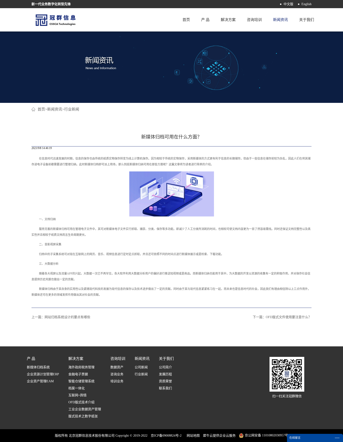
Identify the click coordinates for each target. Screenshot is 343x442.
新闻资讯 (54, 109)
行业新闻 (71, 109)
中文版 (288, 4)
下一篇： (282, 317)
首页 (186, 20)
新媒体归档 (60, 229)
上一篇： (61, 317)
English (306, 4)
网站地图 (192, 435)
